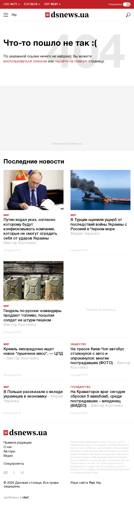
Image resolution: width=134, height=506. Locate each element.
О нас (7, 447)
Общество (78, 344)
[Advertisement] (67, 115)
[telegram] (22, 473)
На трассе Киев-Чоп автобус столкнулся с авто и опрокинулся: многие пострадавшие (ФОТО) (100, 358)
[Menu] (5, 15)
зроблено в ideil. (16, 497)
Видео (8, 455)
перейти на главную (71, 61)
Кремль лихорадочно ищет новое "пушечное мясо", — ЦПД (33, 353)
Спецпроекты (13, 463)
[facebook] (14, 473)
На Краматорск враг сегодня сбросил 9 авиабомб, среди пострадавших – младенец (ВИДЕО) (97, 399)
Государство (80, 387)
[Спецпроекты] (127, 4)
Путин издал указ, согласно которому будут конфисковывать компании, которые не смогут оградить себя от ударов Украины (30, 231)
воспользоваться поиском (25, 61)
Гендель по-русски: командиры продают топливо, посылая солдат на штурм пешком (32, 318)
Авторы (9, 451)
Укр (14, 14)
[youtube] (6, 473)
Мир (6, 215)
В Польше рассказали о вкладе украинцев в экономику (33, 396)
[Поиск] (128, 15)
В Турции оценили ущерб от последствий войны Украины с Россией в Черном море (98, 226)
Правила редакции (17, 442)
